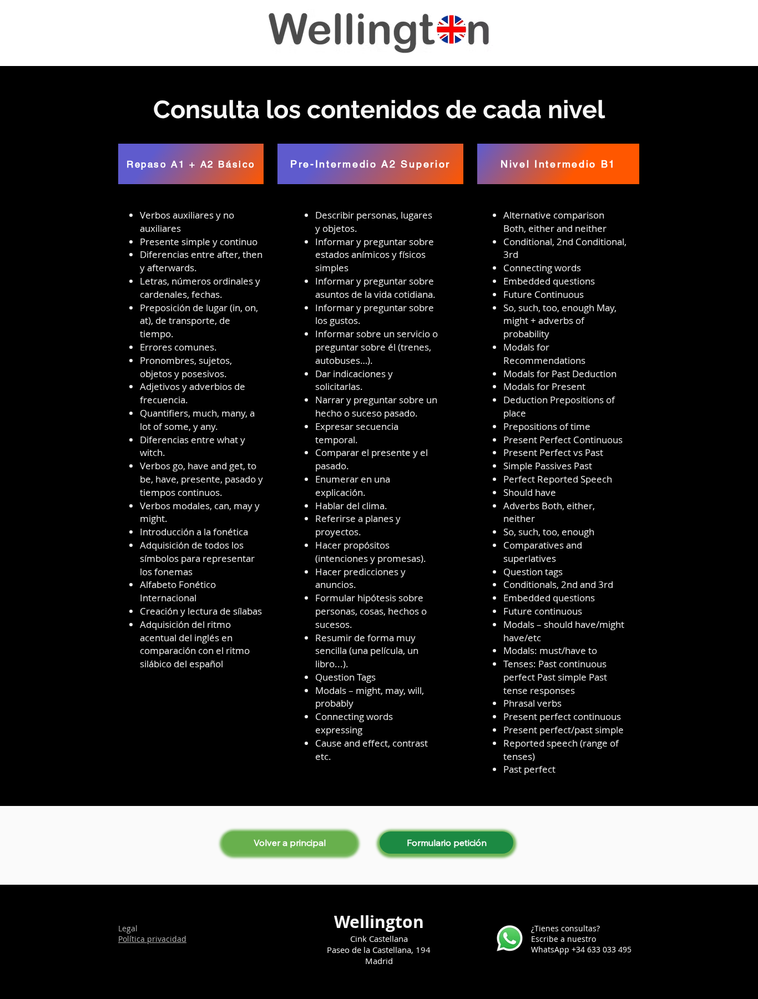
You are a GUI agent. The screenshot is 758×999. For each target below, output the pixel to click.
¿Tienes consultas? (565, 928)
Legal (128, 928)
